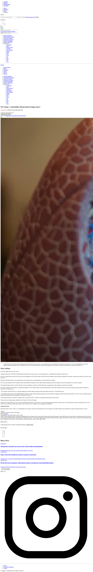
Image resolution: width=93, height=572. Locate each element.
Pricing (5, 10)
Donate (13, 31)
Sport (7, 46)
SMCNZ (5, 3)
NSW (7, 52)
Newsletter (5, 5)
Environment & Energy (8, 36)
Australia (8, 48)
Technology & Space (8, 39)
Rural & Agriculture (8, 40)
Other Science (9, 47)
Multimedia (8, 115)
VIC (7, 54)
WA (7, 57)
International (9, 90)
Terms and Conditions (8, 567)
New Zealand (9, 50)
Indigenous (8, 44)
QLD (7, 55)
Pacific (8, 51)
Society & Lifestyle (7, 38)
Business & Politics (7, 42)
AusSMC (5, 1)
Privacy (5, 565)
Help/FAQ (5, 9)
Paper (6, 413)
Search (2, 30)
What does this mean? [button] (6, 114)
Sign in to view (30, 424)
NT (7, 60)
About (4, 8)
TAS (7, 59)
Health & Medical (7, 35)
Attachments (15, 115)
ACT (7, 61)
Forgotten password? (30, 17)
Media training (6, 4)
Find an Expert (4, 31)
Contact (5, 568)
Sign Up (10, 31)
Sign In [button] (6, 12)
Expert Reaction (22, 115)
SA (7, 56)
